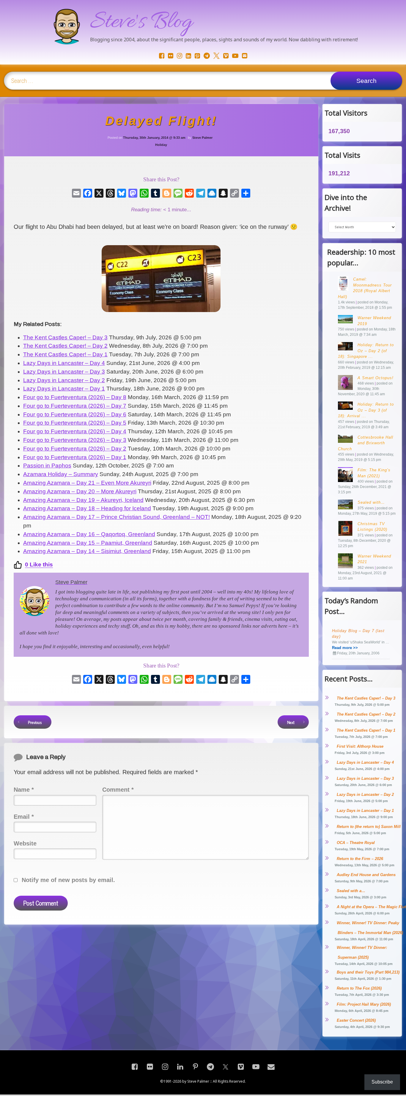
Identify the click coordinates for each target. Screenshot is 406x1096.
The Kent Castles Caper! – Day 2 (366, 714)
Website (25, 843)
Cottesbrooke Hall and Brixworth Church (365, 443)
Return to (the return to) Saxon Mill (369, 826)
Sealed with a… (351, 891)
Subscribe (382, 1081)
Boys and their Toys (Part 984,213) (368, 972)
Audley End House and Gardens (366, 875)
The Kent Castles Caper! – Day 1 (366, 730)
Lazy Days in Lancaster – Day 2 (365, 794)
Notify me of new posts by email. (68, 880)
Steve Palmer (202, 137)
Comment (118, 789)
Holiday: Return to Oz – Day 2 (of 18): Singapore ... (366, 351)
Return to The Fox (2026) (359, 988)
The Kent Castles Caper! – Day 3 (366, 698)
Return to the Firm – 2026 (360, 858)
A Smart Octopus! (376, 378)
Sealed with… (371, 502)
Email (24, 816)
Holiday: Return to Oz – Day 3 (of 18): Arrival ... (366, 410)
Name (24, 789)
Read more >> (345, 647)
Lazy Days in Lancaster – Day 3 (365, 778)
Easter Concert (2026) (356, 1020)
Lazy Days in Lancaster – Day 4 (365, 762)
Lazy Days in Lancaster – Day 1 (365, 810)
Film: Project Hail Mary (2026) (364, 1004)
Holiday (161, 145)
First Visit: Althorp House (360, 746)
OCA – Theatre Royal (356, 842)
